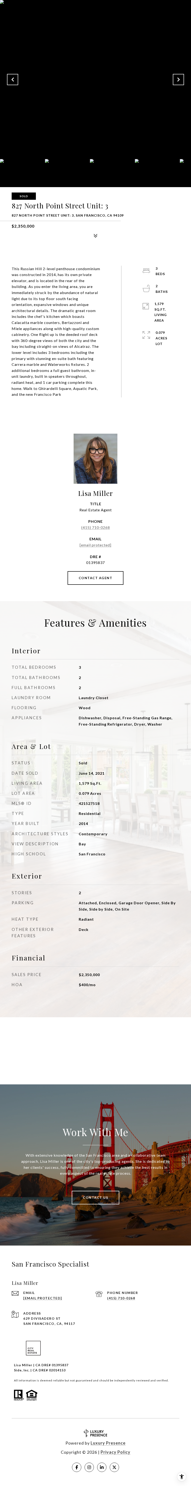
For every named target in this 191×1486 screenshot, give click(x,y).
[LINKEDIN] (101, 1467)
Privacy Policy (115, 1452)
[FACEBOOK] (76, 1467)
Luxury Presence (108, 1443)
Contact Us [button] (95, 1197)
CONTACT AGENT (96, 578)
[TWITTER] (114, 1467)
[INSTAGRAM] (89, 1467)
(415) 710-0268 (95, 527)
